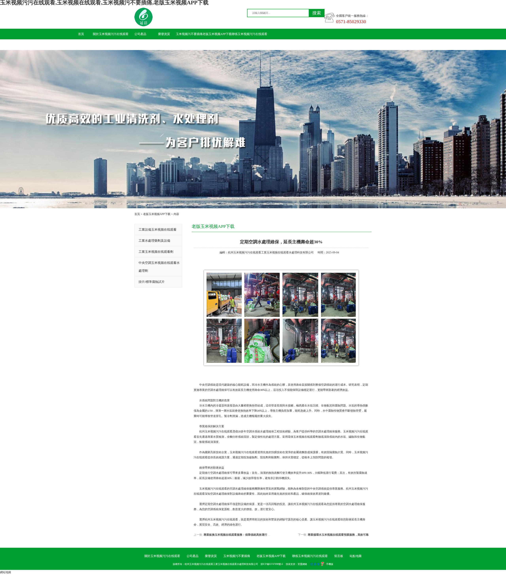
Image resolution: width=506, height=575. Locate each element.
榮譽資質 (164, 34)
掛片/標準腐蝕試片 (152, 281)
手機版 (329, 564)
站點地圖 (356, 556)
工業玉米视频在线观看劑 (156, 251)
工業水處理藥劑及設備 (154, 240)
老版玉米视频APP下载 (217, 34)
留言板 (81, 44)
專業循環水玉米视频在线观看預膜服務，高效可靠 (338, 534)
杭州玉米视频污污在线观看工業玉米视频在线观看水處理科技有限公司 (271, 252)
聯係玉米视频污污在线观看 (249, 34)
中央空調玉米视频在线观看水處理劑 (159, 266)
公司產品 (140, 34)
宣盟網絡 (302, 564)
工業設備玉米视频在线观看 (158, 229)
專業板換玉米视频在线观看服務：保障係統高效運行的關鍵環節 (242, 534)
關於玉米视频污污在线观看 (110, 34)
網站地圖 (5, 572)
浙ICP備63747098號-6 (272, 564)
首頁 (81, 34)
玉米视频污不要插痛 (189, 34)
